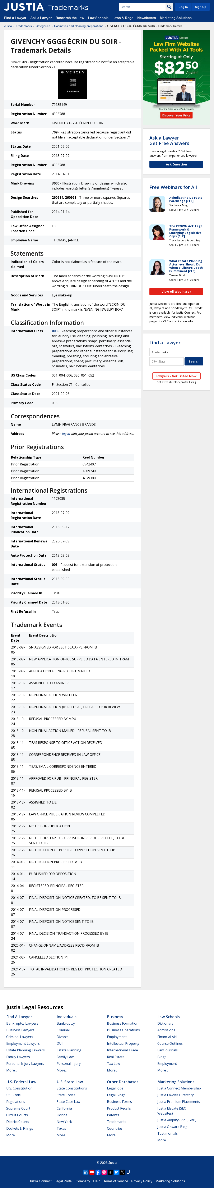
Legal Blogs (116, 1095)
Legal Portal (64, 1181)
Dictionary (165, 1023)
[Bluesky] (116, 1172)
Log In (183, 7)
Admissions (166, 1030)
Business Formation (122, 1023)
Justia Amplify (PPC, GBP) (176, 1120)
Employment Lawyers (23, 1043)
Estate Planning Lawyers (25, 1050)
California (64, 1108)
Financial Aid (167, 1036)
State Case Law (68, 1101)
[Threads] (110, 1172)
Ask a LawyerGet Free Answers (169, 140)
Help (96, 1181)
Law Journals (167, 1050)
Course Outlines (170, 1043)
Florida (62, 1115)
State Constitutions (72, 1088)
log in (66, 433)
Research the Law (70, 18)
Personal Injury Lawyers (25, 1063)
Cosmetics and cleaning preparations (78, 26)
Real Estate (115, 1057)
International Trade (122, 1050)
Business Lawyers (20, 1030)
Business (115, 1016)
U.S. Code (13, 1095)
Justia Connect (40, 1181)
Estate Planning (69, 1050)
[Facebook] (98, 1172)
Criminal (63, 1030)
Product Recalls (119, 1108)
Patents (113, 1115)
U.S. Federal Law (21, 1081)
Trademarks (24, 26)
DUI (60, 1043)
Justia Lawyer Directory (175, 1095)
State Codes (66, 1095)
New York (64, 1121)
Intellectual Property (123, 1043)
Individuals (66, 1016)
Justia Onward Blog (172, 1126)
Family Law (65, 1057)
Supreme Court (18, 1108)
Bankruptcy (66, 1023)
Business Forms (119, 1101)
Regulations (15, 1101)
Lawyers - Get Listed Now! (176, 376)
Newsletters (146, 18)
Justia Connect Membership (179, 1088)
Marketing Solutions (176, 18)
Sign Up (200, 7)
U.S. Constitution (19, 1088)
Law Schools (98, 18)
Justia (8, 26)
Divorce (63, 1036)
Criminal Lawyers (19, 1036)
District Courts (17, 1121)
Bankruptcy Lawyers (22, 1023)
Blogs (161, 1057)
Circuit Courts (17, 1115)
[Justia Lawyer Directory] (128, 1172)
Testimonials (167, 1133)
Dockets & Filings (19, 1128)
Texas (61, 1128)
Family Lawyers (18, 1057)
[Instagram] (104, 1172)
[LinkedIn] (85, 1172)
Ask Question (176, 164)
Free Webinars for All (173, 187)
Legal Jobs (115, 1088)
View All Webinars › (176, 291)
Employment (117, 1036)
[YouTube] (91, 1172)
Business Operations (123, 1030)
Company (83, 1181)
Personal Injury (69, 1063)
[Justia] (24, 7)
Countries (114, 1128)
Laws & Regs (122, 18)
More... (11, 1070)
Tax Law (113, 1063)
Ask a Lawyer (41, 18)
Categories (43, 26)
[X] (122, 1172)
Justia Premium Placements (178, 1101)
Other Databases (122, 1081)
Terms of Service (115, 1181)
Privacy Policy (141, 1181)
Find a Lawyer (15, 18)
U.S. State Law (70, 1081)
